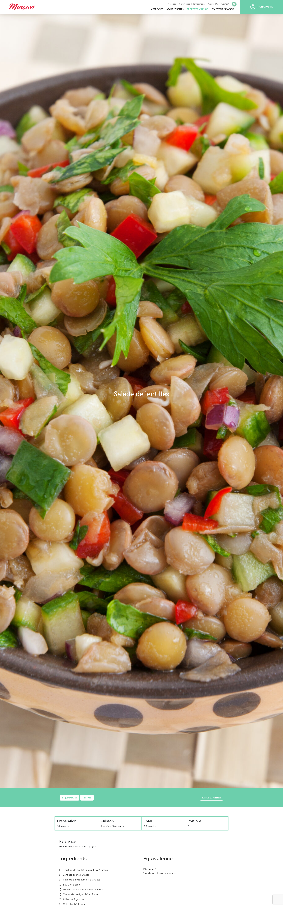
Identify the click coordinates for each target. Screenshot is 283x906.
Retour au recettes (211, 797)
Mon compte (265, 6)
